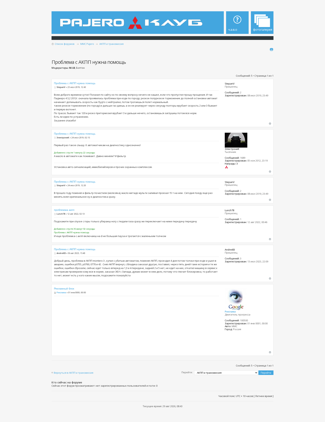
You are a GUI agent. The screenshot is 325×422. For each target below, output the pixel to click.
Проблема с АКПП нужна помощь (74, 83)
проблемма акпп (64, 209)
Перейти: (187, 372)
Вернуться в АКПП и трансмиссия (73, 372)
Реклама (61, 292)
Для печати (271, 49)
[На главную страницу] (132, 20)
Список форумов (64, 44)
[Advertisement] (136, 324)
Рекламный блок (64, 288)
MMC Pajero (87, 44)
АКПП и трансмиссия (111, 44)
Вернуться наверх (270, 124)
